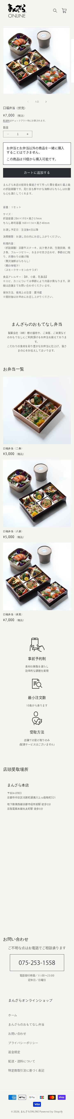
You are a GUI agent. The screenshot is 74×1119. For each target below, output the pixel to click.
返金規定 (14, 1052)
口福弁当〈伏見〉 (13, 614)
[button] (55, 10)
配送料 (6, 121)
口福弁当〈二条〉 (13, 448)
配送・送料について (21, 1061)
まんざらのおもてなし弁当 (26, 1024)
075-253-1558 (37, 962)
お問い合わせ (17, 1033)
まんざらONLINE (30, 1111)
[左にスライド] (27, 101)
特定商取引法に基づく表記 (26, 1070)
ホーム (12, 1015)
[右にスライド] (46, 101)
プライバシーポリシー (23, 1042)
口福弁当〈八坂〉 (13, 531)
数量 (6, 127)
